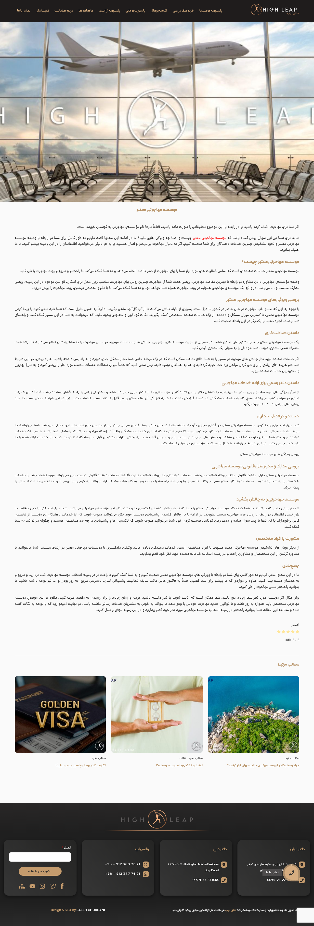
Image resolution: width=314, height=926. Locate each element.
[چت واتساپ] (304, 833)
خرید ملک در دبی (183, 11)
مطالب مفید (99, 758)
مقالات (183, 758)
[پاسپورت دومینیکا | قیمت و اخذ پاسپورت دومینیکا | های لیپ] (274, 14)
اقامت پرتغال (159, 11)
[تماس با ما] (291, 873)
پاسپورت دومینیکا (210, 11)
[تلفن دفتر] (304, 858)
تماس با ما (23, 11)
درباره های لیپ (63, 11)
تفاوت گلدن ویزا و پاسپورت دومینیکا (81, 765)
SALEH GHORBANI (91, 910)
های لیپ (230, 910)
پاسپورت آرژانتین (109, 11)
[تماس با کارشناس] (304, 845)
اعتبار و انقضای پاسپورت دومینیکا (179, 765)
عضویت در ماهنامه (39, 871)
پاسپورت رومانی (135, 11)
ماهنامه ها (86, 11)
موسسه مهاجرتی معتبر (157, 209)
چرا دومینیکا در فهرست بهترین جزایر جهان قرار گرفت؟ (263, 765)
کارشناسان (42, 11)
